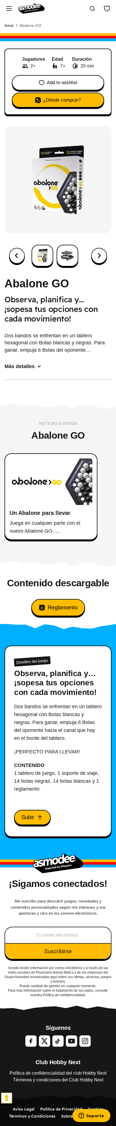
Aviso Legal (24, 1109)
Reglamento (63, 607)
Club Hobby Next (58, 1062)
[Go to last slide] (17, 256)
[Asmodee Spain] (31, 8)
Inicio (9, 25)
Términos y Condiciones (32, 1116)
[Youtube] (71, 1041)
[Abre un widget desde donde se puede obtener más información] (91, 1116)
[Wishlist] (107, 8)
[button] (42, 255)
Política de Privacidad (61, 1109)
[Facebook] (31, 1041)
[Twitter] (44, 1041)
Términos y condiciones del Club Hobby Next (58, 1079)
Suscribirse (58, 951)
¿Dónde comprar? (62, 100)
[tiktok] (58, 1041)
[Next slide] (99, 256)
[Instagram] (85, 1041)
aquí (53, 977)
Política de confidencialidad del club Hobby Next (58, 1073)
